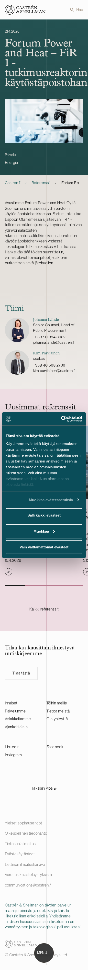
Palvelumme (15, 711)
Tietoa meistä (58, 711)
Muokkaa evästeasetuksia (51, 500)
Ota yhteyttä (57, 719)
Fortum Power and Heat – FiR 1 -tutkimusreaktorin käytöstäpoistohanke (72, 182)
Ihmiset (11, 703)
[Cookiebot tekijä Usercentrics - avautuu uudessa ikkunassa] (62, 419)
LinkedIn (12, 747)
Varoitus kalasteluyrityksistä (28, 874)
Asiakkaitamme (18, 719)
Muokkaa (41, 531)
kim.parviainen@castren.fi (54, 370)
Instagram (13, 755)
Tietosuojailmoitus (20, 843)
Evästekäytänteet (20, 854)
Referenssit (41, 182)
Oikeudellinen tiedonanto (26, 833)
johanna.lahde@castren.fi (54, 342)
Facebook (54, 747)
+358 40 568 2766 (49, 365)
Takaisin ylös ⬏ (44, 788)
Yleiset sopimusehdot (23, 823)
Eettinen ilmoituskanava (25, 864)
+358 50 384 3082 (49, 337)
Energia (11, 162)
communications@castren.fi (28, 885)
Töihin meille (56, 703)
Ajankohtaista (16, 727)
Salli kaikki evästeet (44, 515)
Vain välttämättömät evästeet (44, 547)
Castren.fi (13, 182)
